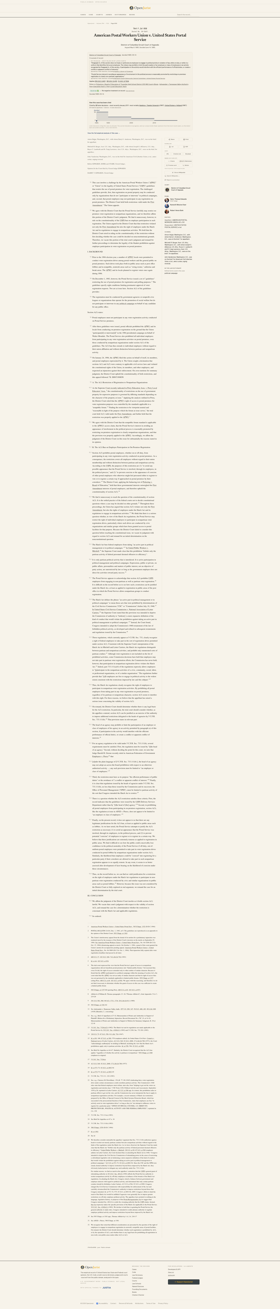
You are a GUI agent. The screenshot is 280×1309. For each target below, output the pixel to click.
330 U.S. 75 (95, 1034)
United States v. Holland (173, 105)
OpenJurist (91, 23)
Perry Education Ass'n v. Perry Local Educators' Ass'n (108, 86)
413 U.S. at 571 (111, 1163)
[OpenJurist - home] (140, 8)
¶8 (91, 357)
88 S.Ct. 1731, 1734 (111, 1001)
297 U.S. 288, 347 (127, 1009)
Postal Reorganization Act (132, 1199)
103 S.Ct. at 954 (103, 961)
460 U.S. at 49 (123, 990)
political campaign (127, 303)
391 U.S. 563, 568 (97, 1001)
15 (125, 572)
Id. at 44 (94, 961)
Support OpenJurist (184, 1282)
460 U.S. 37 (95, 957)
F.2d (107, 23)
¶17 (90, 578)
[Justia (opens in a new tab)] (106, 1288)
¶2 (91, 210)
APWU (152, 182)
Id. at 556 (125, 1046)
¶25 (90, 776)
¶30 (90, 916)
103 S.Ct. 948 (104, 957)
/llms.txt (171, 1272)
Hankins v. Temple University (149, 105)
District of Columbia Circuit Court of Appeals (140, 45)
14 (100, 550)
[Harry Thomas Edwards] (167, 200)
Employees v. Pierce (100, 756)
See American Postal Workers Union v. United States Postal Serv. (117, 942)
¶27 (90, 819)
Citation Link (177, 154)
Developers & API (174, 1269)
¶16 (90, 559)
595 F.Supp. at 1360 (145, 1053)
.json (98, 1247)
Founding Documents (139, 1289)
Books (132, 14)
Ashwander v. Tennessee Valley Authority (173, 84)
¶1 (91, 182)
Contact (113, 1303)
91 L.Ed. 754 (113, 1034)
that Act (93, 1204)
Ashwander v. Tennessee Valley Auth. (107, 1009)
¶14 (90, 497)
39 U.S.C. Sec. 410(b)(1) (111, 1030)
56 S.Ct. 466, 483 (140, 1009)
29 (138, 792)
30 (137, 804)
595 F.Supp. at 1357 (146, 978)
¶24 (90, 761)
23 (150, 679)
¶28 (90, 874)
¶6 (91, 317)
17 (155, 606)
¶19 (90, 637)
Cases (83, 14)
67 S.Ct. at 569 (106, 1038)
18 (100, 612)
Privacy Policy (163, 1303)
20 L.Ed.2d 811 (124, 1001)
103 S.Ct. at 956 (116, 980)
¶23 (90, 743)
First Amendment (109, 226)
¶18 (90, 599)
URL (167, 154)
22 (96, 666)
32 (115, 883)
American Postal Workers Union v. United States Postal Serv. (111, 926)
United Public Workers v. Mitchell (112, 1150)
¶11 (90, 422)
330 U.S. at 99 (130, 1150)
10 (119, 491)
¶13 (90, 452)
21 (106, 653)
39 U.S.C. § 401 (100, 81)
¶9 (91, 382)
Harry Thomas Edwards (178, 199)
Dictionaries (120, 14)
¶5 (91, 297)
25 (100, 737)
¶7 (91, 326)
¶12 (90, 447)
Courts (99, 14)
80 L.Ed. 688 (151, 1009)
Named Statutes (138, 1286)
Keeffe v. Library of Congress (123, 71)
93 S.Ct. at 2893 (106, 1068)
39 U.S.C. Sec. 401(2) (115, 1174)
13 (124, 547)
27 (109, 771)
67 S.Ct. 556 (104, 1034)
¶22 (90, 724)
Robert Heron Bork (176, 210)
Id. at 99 (94, 1038)
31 (122, 814)
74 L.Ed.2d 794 (115, 957)
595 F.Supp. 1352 (139, 926)
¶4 (91, 278)
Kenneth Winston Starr (178, 205)
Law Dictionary (137, 1275)
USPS (142, 185)
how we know (130, 91)
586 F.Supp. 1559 (97, 1127)
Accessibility (102, 1303)
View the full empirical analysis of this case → (104, 133)
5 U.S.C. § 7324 (123, 81)
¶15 (90, 544)
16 (155, 581)
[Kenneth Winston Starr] (167, 206)
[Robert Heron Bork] (167, 211)
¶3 (91, 257)
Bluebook (188, 154)
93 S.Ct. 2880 (128, 1041)
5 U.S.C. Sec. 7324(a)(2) (99, 1027)
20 (127, 632)
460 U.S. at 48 (105, 980)
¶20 (90, 685)
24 (106, 719)
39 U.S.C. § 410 (112, 81)
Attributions (139, 1303)
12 (130, 513)
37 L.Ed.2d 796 (139, 1041)
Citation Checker (138, 1295)
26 (109, 756)
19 (129, 622)
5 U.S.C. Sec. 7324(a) (98, 1059)
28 (148, 780)
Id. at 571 (94, 1068)
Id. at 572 (94, 1072)
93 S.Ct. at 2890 (138, 1046)
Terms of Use (150, 1303)
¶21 (90, 706)
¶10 (90, 387)
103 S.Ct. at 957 (134, 990)
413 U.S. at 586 (123, 1090)
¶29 (90, 901)
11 (138, 503)
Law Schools (136, 1283)
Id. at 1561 (94, 1131)
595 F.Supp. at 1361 (98, 1005)
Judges (109, 14)
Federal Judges (137, 1278)
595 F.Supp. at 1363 (120, 933)
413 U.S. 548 (118, 1041)
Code (91, 14)
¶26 (90, 798)
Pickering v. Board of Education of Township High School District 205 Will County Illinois (127, 84)
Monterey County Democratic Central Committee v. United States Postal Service (139, 78)
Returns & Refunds (125, 1303)
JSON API (171, 1275)
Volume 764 (100, 23)
